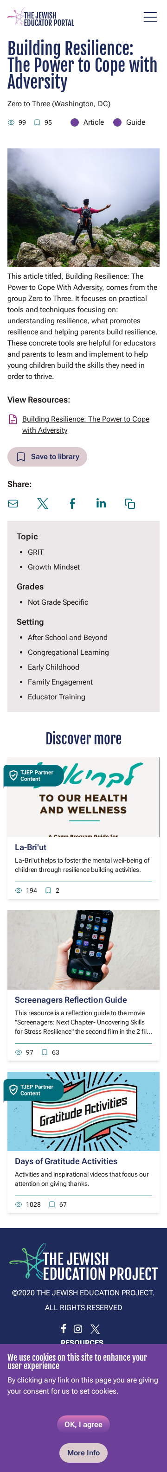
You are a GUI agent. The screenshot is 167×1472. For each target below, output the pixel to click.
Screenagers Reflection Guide (71, 1000)
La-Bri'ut (30, 847)
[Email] (13, 503)
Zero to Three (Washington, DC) (58, 103)
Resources (82, 1342)
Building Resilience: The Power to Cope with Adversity (85, 425)
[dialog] (83, 1408)
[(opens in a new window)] (63, 1329)
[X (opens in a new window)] (42, 503)
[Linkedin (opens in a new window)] (101, 503)
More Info (83, 1452)
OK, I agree (83, 1424)
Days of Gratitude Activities (66, 1161)
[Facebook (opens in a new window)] (72, 503)
